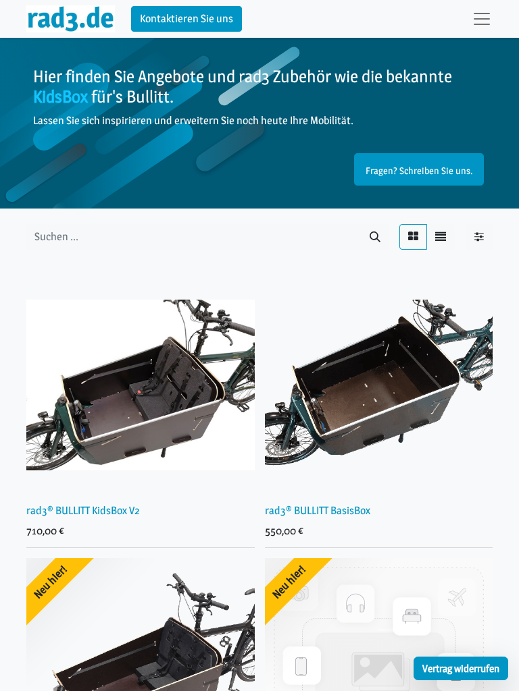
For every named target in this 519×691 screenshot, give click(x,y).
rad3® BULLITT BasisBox (317, 510)
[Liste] (440, 237)
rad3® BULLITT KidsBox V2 (82, 510)
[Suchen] (375, 237)
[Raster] (413, 237)
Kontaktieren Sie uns (186, 18)
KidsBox (60, 96)
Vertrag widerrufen (460, 668)
